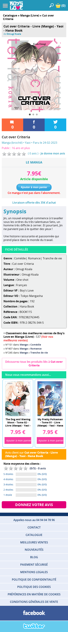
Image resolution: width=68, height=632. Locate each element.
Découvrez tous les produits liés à (34, 363)
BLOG (34, 557)
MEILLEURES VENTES (34, 542)
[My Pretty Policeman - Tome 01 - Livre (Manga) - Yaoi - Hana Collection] (50, 398)
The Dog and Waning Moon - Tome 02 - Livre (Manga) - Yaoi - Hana (18, 422)
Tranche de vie (52, 258)
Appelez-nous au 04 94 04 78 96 (34, 520)
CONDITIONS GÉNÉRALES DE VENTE (34, 602)
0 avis (33, 153)
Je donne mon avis (53, 153)
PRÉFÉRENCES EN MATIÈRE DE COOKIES (34, 594)
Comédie (20, 258)
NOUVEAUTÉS (34, 550)
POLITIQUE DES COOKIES (34, 587)
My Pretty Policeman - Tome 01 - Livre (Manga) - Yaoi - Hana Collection (50, 422)
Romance (34, 258)
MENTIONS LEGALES (34, 572)
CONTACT (34, 527)
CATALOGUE (34, 535)
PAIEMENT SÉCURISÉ (34, 565)
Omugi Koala (14, 33)
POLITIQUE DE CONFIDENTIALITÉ (34, 579)
